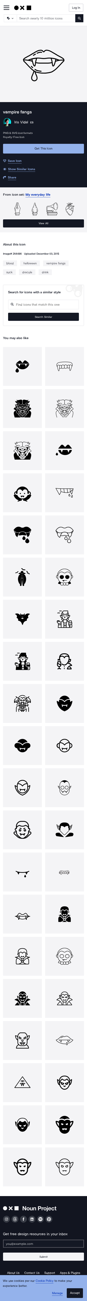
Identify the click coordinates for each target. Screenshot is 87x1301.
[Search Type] (10, 18)
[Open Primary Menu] (6, 8)
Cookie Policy (45, 1281)
